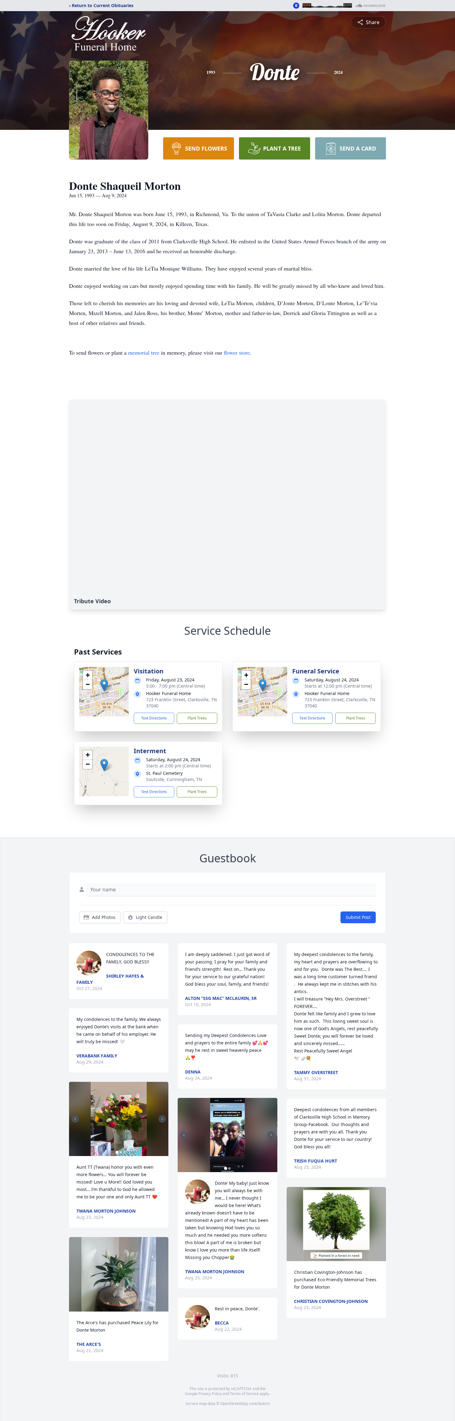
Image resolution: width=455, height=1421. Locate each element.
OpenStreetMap (234, 1403)
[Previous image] (75, 1119)
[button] (104, 685)
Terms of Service (244, 1393)
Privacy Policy (210, 1393)
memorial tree (143, 352)
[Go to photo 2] (120, 1152)
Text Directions (154, 718)
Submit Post (358, 917)
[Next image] (162, 1119)
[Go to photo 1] (117, 1152)
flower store (237, 352)
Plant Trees (197, 718)
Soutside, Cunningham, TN (174, 779)
